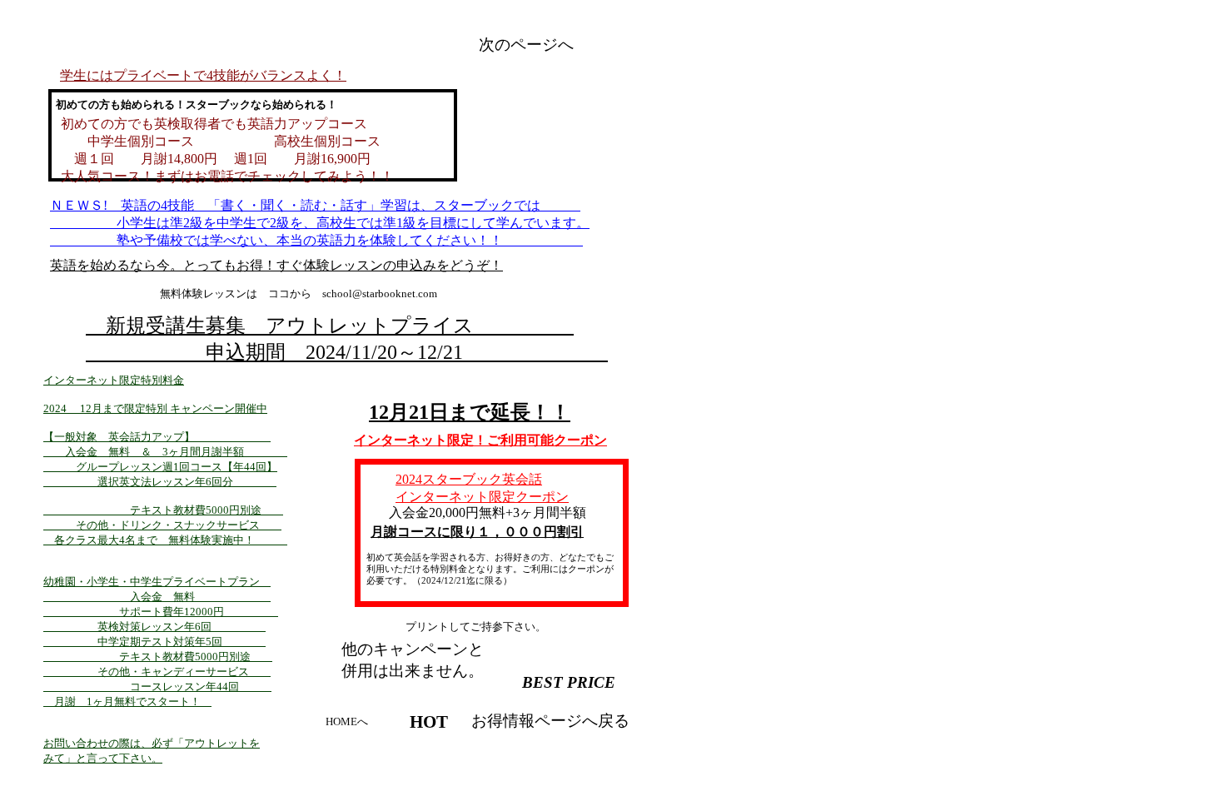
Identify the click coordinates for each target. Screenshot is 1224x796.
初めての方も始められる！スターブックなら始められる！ (191, 104)
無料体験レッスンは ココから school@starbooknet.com (298, 293)
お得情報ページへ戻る (550, 720)
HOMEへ (347, 721)
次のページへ (526, 44)
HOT (429, 722)
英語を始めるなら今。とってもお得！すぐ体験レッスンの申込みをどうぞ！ (276, 265)
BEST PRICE (568, 682)
